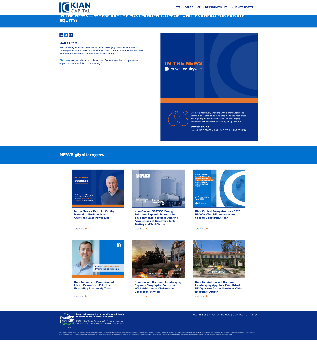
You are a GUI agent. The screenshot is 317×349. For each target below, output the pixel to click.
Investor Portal (219, 315)
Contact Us (241, 315)
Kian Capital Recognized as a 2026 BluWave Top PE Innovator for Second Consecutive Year (217, 214)
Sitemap (99, 323)
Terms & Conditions (84, 323)
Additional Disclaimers (114, 323)
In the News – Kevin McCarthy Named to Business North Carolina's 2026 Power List (94, 214)
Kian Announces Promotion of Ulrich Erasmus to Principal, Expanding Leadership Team (94, 285)
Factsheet (199, 315)
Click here (65, 60)
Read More (79, 229)
